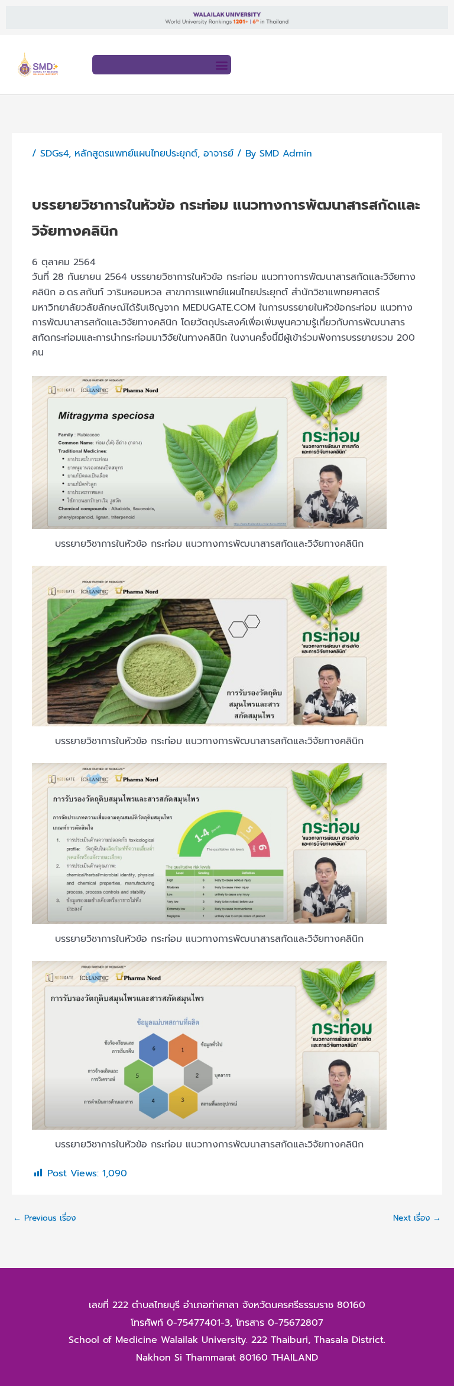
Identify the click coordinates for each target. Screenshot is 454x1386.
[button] (221, 64)
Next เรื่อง (417, 1218)
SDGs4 (54, 153)
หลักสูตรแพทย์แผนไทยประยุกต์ (135, 153)
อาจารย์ (218, 153)
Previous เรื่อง (44, 1218)
